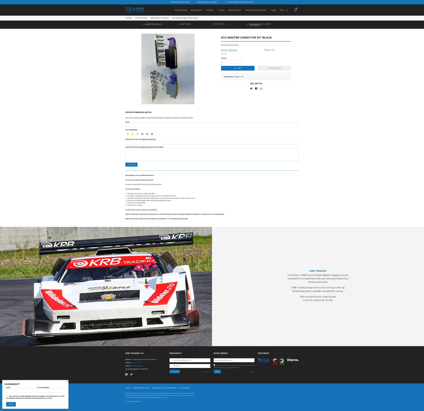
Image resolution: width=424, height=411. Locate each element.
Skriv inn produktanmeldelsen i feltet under (144, 147)
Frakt (128, 388)
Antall (224, 58)
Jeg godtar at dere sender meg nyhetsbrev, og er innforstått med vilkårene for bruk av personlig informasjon (234, 366)
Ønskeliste (275, 68)
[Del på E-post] (261, 89)
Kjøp (239, 68)
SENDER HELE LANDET (207, 2)
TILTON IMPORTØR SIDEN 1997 (239, 2)
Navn (127, 122)
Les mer (252, 372)
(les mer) (48, 398)
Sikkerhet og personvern (164, 388)
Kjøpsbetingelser (141, 388)
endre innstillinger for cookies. (159, 398)
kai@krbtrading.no (137, 366)
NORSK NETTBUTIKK (179, 2)
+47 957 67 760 (137, 363)
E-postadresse (43, 387)
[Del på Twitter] (251, 89)
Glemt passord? (206, 371)
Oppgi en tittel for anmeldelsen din (140, 139)
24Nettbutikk (136, 401)
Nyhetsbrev (184, 388)
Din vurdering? (131, 130)
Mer (282, 10)
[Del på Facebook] (256, 89)
